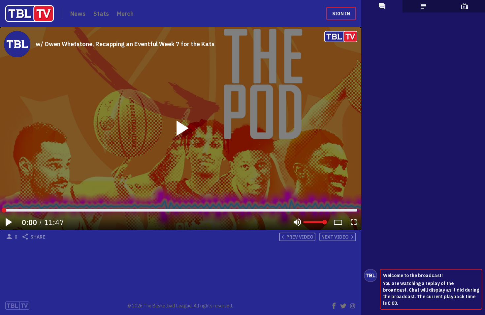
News (77, 13)
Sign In (341, 13)
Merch (125, 13)
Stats (101, 13)
